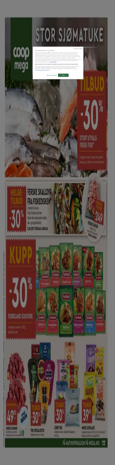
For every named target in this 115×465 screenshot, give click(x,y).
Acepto (63, 75)
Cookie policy (54, 62)
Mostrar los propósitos (52, 75)
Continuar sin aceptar (77, 48)
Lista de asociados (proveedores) (42, 70)
